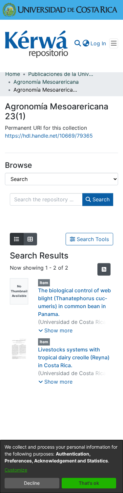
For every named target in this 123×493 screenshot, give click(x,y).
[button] (55, 330)
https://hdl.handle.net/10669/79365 (49, 135)
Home (12, 74)
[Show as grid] (30, 239)
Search (100, 199)
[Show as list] (17, 239)
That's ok (89, 483)
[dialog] (61, 466)
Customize (16, 470)
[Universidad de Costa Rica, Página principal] (60, 9)
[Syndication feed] (104, 269)
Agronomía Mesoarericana (46, 81)
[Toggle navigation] (113, 43)
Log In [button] (99, 43)
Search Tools (92, 239)
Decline (32, 483)
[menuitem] (86, 43)
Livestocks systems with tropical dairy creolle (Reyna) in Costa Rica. (74, 357)
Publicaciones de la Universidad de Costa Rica (61, 74)
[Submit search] (77, 43)
